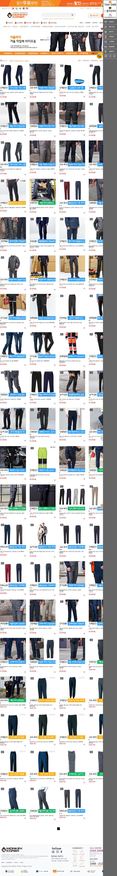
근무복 (65, 18)
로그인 (82, 8)
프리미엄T (56, 18)
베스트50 (95, 26)
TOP (102, 409)
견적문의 (75, 866)
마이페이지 (97, 8)
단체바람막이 (24, 26)
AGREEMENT (9, 862)
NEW (79, 60)
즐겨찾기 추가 (7, 8)
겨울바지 (26, 61)
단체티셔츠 (7, 26)
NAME (101, 60)
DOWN (102, 506)
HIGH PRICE (86, 60)
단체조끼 (51, 18)
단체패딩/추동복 (47, 26)
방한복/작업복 (71, 53)
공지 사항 (81, 854)
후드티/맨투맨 (71, 18)
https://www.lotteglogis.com (97, 866)
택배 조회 (75, 854)
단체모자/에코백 (60, 26)
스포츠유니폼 (72, 26)
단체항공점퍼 (33, 53)
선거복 (88, 26)
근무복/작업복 (35, 26)
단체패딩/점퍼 (20, 53)
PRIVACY (16, 862)
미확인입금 (82, 866)
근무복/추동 (83, 53)
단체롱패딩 (8, 53)
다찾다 (98, 56)
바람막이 (61, 18)
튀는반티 (81, 26)
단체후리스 (45, 53)
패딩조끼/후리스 (58, 53)
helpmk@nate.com (10, 859)
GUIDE (21, 862)
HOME (11, 61)
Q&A (75, 860)
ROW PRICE (94, 60)
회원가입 (89, 8)
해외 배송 (81, 860)
